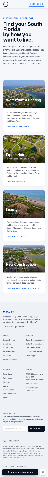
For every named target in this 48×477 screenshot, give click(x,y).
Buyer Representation (35, 340)
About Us (7, 356)
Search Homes (9, 340)
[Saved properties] (42, 472)
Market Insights (9, 352)
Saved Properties (10, 360)
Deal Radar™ (8, 348)
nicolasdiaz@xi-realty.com (32, 389)
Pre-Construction (33, 348)
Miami (5, 398)
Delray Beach (8, 390)
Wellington (7, 382)
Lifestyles (7, 344)
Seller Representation (35, 344)
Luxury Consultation (34, 352)
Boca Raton (7, 374)
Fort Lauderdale (9, 394)
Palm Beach (8, 378)
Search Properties (22, 472)
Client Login (36, 4)
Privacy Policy (21, 466)
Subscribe (35, 428)
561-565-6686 (32, 384)
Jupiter (6, 386)
